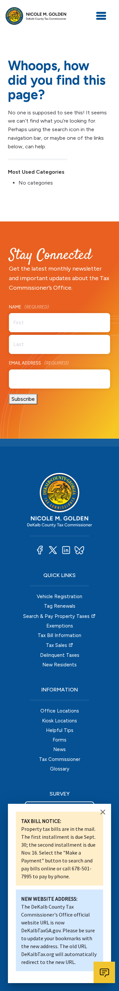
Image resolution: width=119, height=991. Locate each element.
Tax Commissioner (59, 759)
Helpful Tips (59, 730)
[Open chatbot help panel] (104, 972)
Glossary (59, 769)
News (59, 749)
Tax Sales (56, 645)
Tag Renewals (59, 606)
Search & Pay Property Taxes (56, 616)
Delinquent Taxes (59, 655)
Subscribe (23, 399)
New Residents (59, 665)
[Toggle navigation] (101, 16)
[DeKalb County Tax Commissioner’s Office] (36, 16)
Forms (59, 740)
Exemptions (59, 626)
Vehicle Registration (59, 596)
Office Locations (59, 711)
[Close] (103, 812)
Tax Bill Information (59, 635)
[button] (40, 550)
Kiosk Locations (59, 721)
